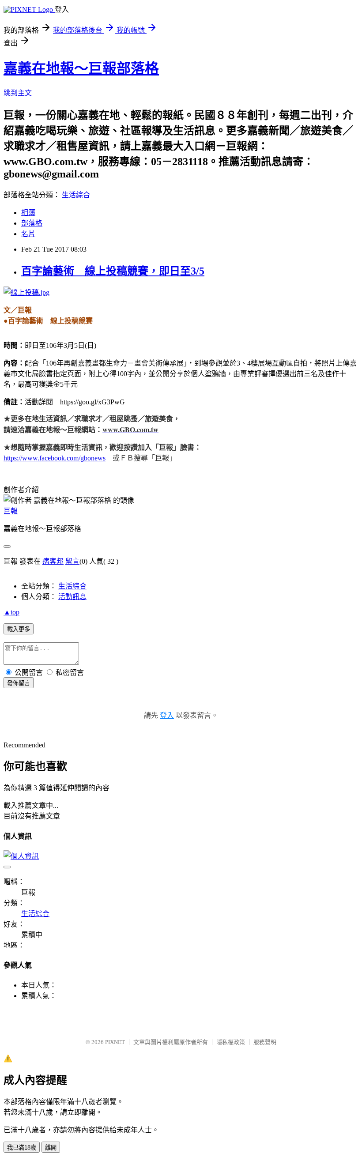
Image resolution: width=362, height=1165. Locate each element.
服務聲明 (264, 1042)
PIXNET (115, 1042)
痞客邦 (53, 561)
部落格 (31, 223)
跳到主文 (18, 93)
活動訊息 (72, 596)
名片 (28, 234)
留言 (72, 561)
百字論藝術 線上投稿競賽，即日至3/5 (112, 271)
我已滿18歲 (21, 1147)
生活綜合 (76, 195)
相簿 (28, 212)
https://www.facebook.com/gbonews (55, 458)
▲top (11, 612)
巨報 (11, 511)
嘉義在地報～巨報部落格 (81, 68)
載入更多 (18, 629)
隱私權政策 (230, 1042)
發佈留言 (18, 683)
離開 (51, 1147)
